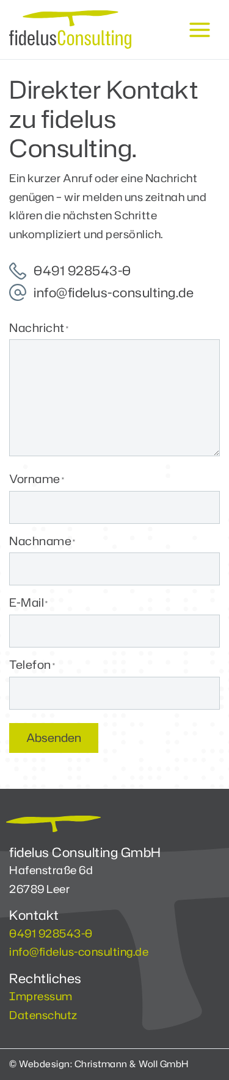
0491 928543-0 (51, 933)
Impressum (41, 996)
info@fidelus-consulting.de (78, 951)
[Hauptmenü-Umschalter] (199, 29)
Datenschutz (43, 1015)
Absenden (53, 737)
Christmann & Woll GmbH (132, 1063)
